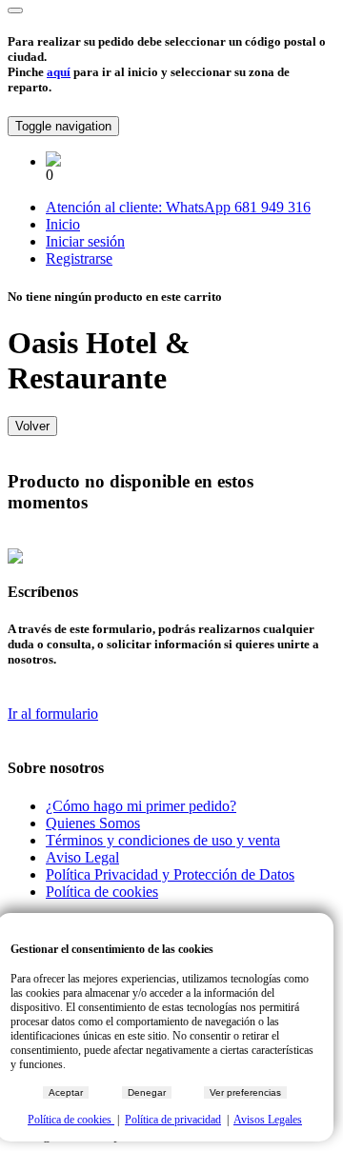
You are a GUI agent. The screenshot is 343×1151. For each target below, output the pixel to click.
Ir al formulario (53, 713)
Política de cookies (102, 891)
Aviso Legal (82, 857)
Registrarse (79, 258)
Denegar (147, 1092)
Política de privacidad (173, 1119)
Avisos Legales (267, 1119)
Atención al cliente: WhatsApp (140, 207)
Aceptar (66, 1092)
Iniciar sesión (85, 241)
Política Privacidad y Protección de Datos (170, 874)
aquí (59, 72)
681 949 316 (272, 207)
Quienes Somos (93, 823)
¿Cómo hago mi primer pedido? (141, 806)
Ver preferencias (245, 1092)
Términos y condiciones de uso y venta (163, 840)
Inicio (63, 224)
